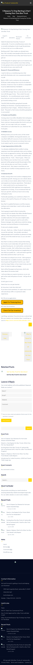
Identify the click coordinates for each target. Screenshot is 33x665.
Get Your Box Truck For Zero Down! (16, 374)
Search (29, 428)
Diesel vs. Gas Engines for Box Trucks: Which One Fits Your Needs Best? (15, 444)
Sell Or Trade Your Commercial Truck (12, 610)
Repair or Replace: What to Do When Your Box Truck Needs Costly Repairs (14, 454)
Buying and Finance (19, 37)
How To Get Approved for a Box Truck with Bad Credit (15, 614)
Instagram (15, 568)
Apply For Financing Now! (12, 302)
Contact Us (28, 662)
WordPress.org (7, 552)
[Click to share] (30, 324)
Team (3, 608)
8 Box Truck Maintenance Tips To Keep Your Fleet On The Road (15, 618)
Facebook (12, 568)
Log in (5, 544)
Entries (6, 547)
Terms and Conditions (17, 662)
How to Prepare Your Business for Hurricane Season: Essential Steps (14, 439)
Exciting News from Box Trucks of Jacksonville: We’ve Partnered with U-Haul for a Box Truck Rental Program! (16, 449)
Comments (7, 549)
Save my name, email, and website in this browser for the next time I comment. (17, 415)
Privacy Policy (5, 662)
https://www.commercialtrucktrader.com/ (18, 320)
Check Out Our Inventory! (12, 310)
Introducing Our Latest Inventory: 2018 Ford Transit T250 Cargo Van (16, 459)
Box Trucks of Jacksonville (22, 660)
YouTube (19, 568)
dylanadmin (12, 37)
